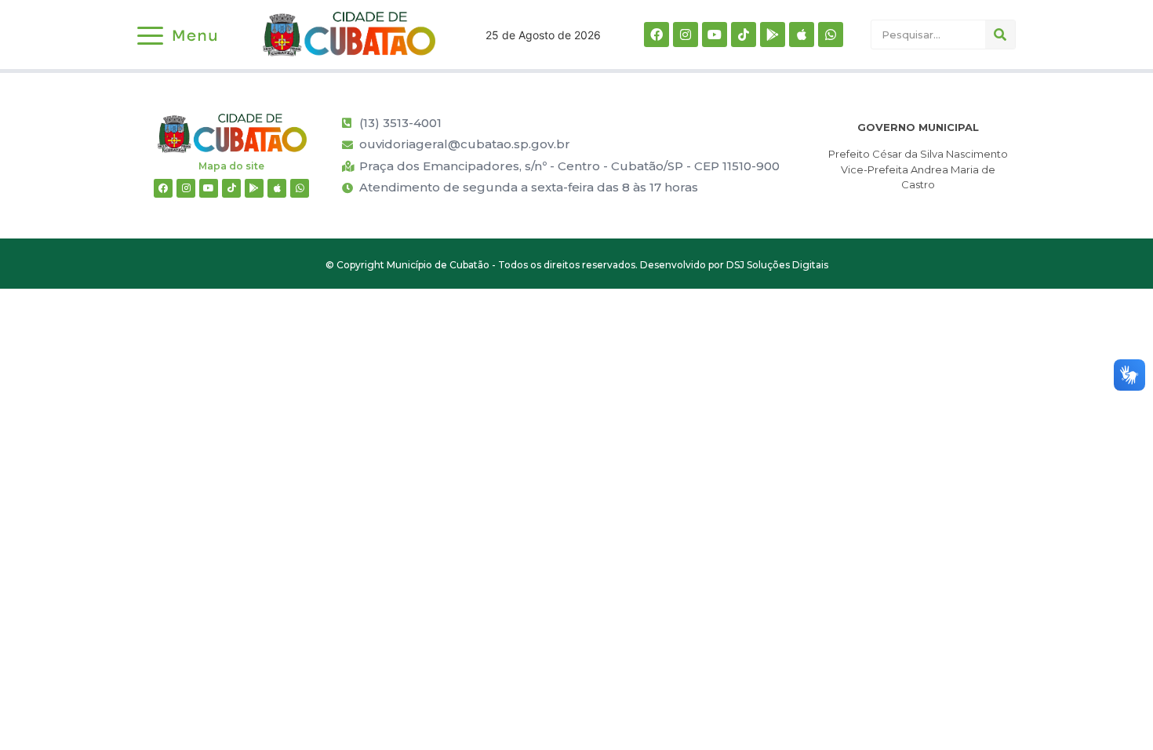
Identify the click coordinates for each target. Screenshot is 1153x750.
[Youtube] (714, 34)
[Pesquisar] (1000, 34)
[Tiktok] (743, 34)
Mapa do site (231, 166)
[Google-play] (772, 34)
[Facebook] (656, 34)
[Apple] (801, 34)
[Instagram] (685, 34)
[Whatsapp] (830, 34)
